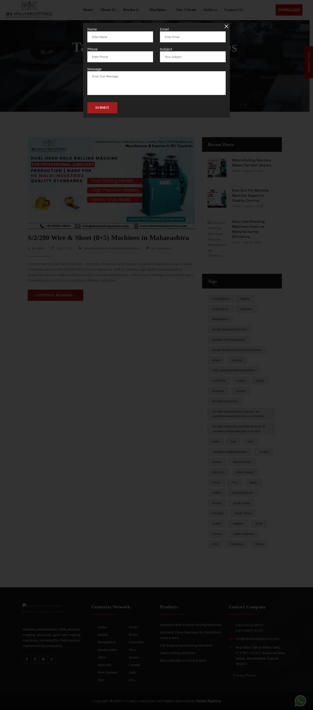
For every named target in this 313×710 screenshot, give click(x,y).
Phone (92, 49)
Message (94, 69)
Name (92, 29)
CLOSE (226, 26)
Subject (166, 49)
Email (164, 29)
